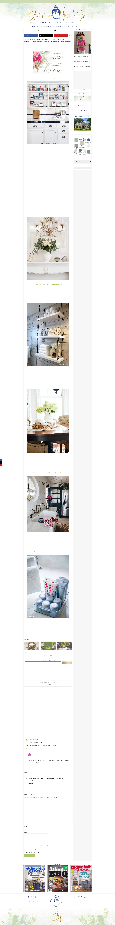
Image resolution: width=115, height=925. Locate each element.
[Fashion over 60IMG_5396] (82, 55)
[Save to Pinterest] (1, 465)
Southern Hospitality (39, 14)
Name (26, 826)
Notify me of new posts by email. (32, 852)
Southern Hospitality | (48, 284)
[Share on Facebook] (1, 460)
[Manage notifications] (3, 922)
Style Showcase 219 (30, 652)
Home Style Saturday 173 (64, 652)
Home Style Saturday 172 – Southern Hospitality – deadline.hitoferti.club (43, 778)
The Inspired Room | (48, 472)
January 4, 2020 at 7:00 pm (36, 742)
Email (26, 832)
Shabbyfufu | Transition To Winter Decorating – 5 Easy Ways (48, 191)
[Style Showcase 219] (31, 646)
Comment (26, 800)
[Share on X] (1, 462)
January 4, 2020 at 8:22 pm (38, 757)
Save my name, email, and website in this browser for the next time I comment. (42, 845)
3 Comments (49, 684)
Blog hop (47, 682)
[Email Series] (82, 103)
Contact (81, 902)
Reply (27, 748)
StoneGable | (48, 386)
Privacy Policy (57, 909)
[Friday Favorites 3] (48, 646)
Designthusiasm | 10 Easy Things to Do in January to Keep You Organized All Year (48, 551)
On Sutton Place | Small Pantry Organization (48, 78)
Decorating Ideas (54, 682)
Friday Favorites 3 (46, 652)
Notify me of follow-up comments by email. (35, 849)
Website (26, 837)
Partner (81, 904)
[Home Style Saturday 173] (64, 646)
